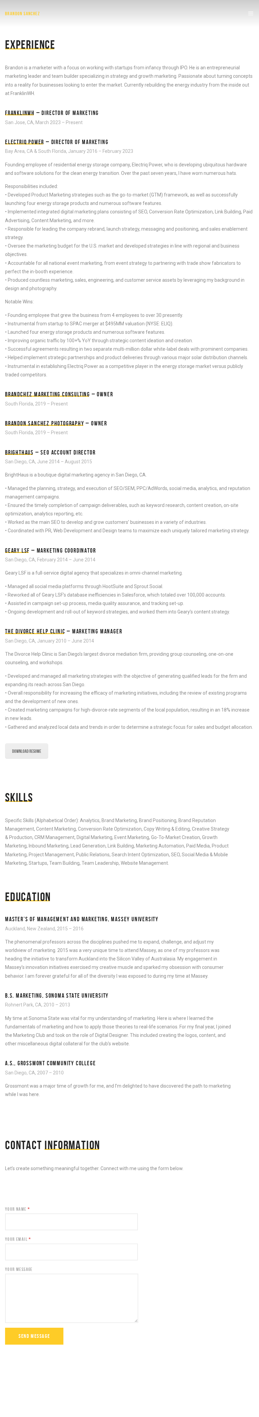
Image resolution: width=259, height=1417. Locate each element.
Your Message (19, 1269)
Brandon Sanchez (22, 13)
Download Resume (26, 751)
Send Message (34, 1336)
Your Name (17, 1209)
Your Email (18, 1239)
